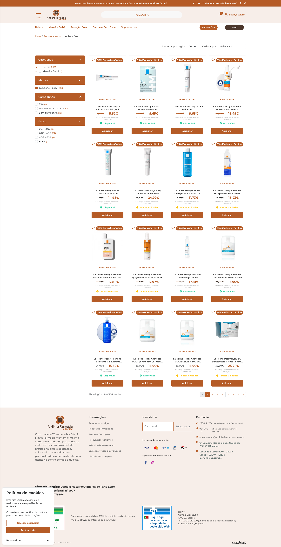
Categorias (45, 59)
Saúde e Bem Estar (104, 27)
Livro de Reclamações (100, 456)
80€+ (43, 141)
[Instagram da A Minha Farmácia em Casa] (152, 462)
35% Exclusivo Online (53, 108)
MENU (38, 18)
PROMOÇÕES (208, 27)
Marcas (43, 80)
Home (38, 36)
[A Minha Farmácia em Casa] (56, 14)
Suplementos (129, 27)
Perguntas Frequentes (101, 440)
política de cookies (36, 512)
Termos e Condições (99, 434)
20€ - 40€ (47, 133)
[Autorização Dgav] (158, 518)
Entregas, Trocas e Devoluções (105, 451)
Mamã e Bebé (56, 27)
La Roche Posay (51, 87)
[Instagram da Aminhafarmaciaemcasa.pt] (245, 3)
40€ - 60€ (47, 137)
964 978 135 (218, 430)
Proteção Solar (79, 27)
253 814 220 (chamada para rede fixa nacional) (215, 3)
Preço (42, 121)
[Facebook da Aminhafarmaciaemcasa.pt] (240, 3)
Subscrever (182, 426)
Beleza (39, 27)
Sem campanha (50, 112)
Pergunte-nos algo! (99, 423)
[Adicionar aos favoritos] (93, 60)
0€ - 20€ (46, 128)
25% (43, 104)
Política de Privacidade (101, 429)
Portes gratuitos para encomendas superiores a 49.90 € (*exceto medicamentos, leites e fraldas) (121, 3)
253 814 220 (221, 423)
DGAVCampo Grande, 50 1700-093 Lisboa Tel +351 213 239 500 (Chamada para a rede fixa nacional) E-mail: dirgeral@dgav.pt (207, 518)
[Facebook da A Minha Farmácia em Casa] (145, 462)
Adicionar (107, 131)
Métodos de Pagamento (101, 445)
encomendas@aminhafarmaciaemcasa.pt (222, 437)
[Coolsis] (239, 542)
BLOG (234, 27)
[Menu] (38, 13)
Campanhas (46, 96)
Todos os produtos (52, 36)
